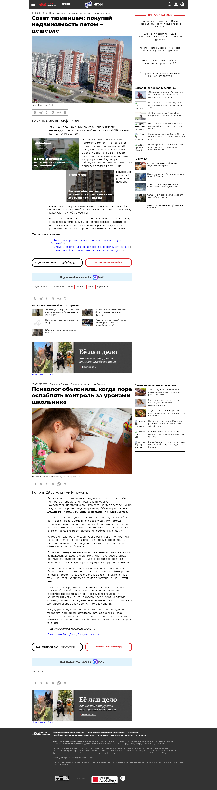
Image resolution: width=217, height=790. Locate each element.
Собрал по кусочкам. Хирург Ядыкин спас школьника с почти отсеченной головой (166, 136)
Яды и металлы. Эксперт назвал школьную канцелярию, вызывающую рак (164, 402)
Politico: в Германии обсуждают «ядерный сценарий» (162, 164)
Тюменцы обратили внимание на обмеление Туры (88, 250)
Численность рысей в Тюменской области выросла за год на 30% (160, 49)
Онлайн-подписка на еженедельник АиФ (73, 735)
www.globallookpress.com (68, 476)
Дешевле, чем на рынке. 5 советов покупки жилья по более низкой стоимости (62, 312)
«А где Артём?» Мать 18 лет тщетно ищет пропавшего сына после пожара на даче (165, 147)
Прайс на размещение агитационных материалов (113, 732)
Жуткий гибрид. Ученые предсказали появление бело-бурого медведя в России (166, 444)
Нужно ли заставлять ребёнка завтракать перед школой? (160, 62)
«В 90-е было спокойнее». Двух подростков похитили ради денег (165, 114)
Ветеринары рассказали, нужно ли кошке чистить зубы (159, 74)
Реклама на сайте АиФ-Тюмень (68, 732)
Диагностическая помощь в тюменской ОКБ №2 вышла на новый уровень (160, 37)
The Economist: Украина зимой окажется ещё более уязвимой (162, 185)
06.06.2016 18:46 (39, 13)
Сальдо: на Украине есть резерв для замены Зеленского (165, 196)
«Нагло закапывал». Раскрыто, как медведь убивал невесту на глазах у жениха (166, 126)
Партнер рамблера (80, 778)
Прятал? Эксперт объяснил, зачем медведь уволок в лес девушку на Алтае (165, 105)
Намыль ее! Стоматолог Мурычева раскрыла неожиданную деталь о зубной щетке (165, 423)
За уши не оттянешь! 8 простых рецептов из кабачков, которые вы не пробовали (166, 413)
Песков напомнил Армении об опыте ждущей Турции (165, 175)
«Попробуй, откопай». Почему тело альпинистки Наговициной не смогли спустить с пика (165, 94)
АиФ (51, 105)
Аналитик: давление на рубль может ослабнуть (165, 206)
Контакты (103, 735)
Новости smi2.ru (42, 374)
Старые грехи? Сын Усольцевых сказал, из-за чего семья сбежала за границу (166, 434)
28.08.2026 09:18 (39, 384)
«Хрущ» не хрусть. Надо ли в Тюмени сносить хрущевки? (91, 246)
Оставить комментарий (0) (108, 263)
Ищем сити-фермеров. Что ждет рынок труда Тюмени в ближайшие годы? (111, 322)
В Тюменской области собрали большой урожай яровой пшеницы (110, 312)
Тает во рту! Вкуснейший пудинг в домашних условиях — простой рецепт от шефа (165, 392)
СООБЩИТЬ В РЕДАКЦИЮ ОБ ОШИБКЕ (128, 735)
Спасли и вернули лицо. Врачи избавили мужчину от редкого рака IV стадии (160, 24)
